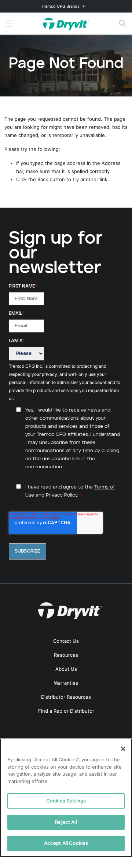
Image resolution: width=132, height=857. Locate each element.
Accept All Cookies (66, 843)
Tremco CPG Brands (60, 6)
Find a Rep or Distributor (66, 711)
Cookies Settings (66, 801)
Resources (66, 655)
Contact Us (66, 641)
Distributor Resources (66, 697)
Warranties (66, 683)
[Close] (123, 749)
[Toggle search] (122, 23)
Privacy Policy (61, 495)
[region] (66, 797)
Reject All (66, 822)
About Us (66, 669)
